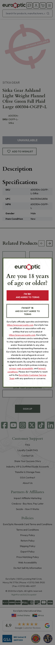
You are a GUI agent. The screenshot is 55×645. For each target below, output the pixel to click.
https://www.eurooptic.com (20, 325)
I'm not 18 (27, 311)
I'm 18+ (27, 295)
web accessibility (25, 368)
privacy (12, 368)
